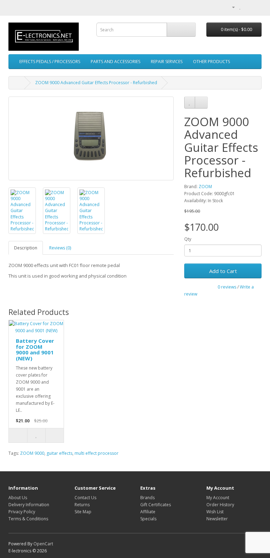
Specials (148, 519)
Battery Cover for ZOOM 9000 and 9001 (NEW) (35, 349)
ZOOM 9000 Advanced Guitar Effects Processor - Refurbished (96, 83)
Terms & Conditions (28, 519)
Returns (82, 505)
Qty (187, 239)
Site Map (83, 512)
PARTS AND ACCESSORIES (115, 61)
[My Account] (230, 7)
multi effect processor (96, 453)
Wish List (215, 512)
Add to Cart (223, 270)
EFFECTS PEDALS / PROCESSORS (49, 61)
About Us (17, 498)
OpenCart (43, 544)
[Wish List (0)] (240, 7)
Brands (147, 498)
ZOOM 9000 (32, 453)
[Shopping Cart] (248, 7)
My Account (217, 498)
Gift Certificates (155, 505)
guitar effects (59, 453)
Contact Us (85, 498)
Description (25, 248)
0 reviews (227, 287)
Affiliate (147, 512)
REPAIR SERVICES (166, 61)
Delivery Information (28, 505)
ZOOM (205, 187)
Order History (220, 505)
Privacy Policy (21, 512)
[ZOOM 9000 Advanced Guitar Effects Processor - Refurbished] (91, 138)
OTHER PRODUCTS (211, 61)
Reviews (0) (60, 248)
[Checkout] (256, 7)
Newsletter (217, 519)
